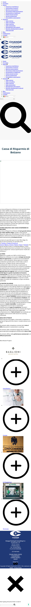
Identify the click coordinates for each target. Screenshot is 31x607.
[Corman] (17, 434)
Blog (4, 32)
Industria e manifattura (12, 6)
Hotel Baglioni (7, 388)
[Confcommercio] (17, 480)
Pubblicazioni (6, 33)
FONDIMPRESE (15, 556)
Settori (5, 5)
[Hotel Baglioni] (17, 387)
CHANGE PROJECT (15, 557)
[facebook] (14, 564)
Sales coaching (10, 24)
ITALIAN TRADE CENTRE (15, 554)
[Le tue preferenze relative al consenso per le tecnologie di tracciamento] (28, 604)
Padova (16, 245)
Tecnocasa (6, 529)
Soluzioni (5, 19)
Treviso (20, 245)
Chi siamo (5, 3)
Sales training (9, 21)
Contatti (5, 35)
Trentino (3, 243)
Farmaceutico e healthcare (13, 13)
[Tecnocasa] (17, 527)
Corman (5, 435)
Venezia (26, 245)
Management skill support (13, 27)
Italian (6, 37)
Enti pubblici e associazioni (13, 18)
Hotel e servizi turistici (12, 14)
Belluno (7, 245)
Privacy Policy (18, 567)
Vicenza (11, 245)
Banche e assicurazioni (12, 10)
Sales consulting (10, 22)
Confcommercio (7, 482)
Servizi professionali (11, 16)
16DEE (11, 567)
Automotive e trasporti (12, 8)
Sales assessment (10, 25)
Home (4, 2)
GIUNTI (16, 559)
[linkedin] (17, 564)
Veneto (9, 243)
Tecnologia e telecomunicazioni (14, 11)
